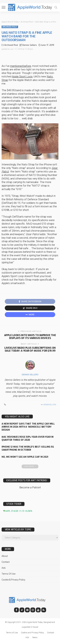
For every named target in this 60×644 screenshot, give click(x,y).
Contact (6, 562)
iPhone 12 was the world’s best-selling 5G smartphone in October (28, 448)
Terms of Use (8, 573)
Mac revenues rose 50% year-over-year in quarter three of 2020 (27, 438)
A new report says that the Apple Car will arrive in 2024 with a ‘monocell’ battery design (28, 426)
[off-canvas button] (3, 7)
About (5, 556)
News (34, 637)
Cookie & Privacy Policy (13, 579)
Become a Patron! (30, 487)
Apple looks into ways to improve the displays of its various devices (30, 337)
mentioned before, (21, 66)
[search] (56, 7)
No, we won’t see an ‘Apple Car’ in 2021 (25, 456)
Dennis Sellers (29, 45)
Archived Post (9, 27)
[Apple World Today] (30, 6)
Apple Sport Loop (22, 76)
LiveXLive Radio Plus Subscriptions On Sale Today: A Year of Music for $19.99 (30, 349)
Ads (4, 568)
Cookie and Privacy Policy (32, 632)
